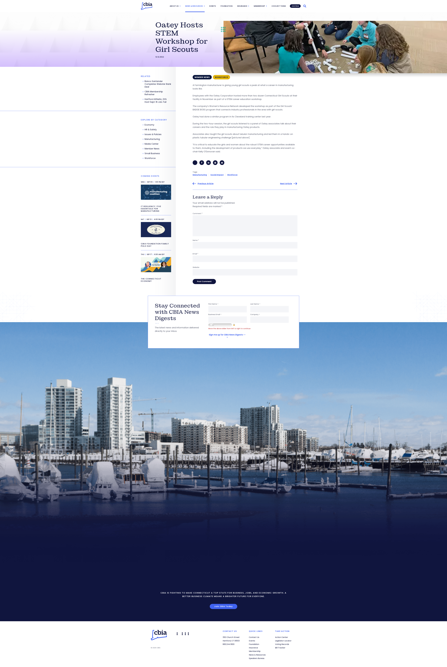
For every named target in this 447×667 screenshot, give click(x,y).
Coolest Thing (279, 6)
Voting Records (282, 644)
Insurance (242, 6)
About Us (174, 6)
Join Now (295, 6)
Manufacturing (200, 174)
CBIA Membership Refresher (154, 93)
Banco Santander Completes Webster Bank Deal (158, 84)
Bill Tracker (280, 647)
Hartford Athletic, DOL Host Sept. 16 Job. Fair (156, 100)
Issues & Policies (153, 134)
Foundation (227, 6)
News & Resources (194, 6)
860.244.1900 (228, 644)
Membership (259, 6)
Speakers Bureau (256, 658)
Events (212, 6)
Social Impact (217, 174)
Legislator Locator (283, 640)
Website (196, 267)
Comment (198, 213)
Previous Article (205, 183)
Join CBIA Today (223, 606)
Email (195, 254)
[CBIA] (146, 6)
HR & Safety (151, 129)
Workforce (232, 174)
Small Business (152, 153)
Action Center (281, 637)
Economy (149, 124)
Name (196, 240)
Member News (152, 148)
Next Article (286, 183)
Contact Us (254, 637)
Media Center (152, 144)
